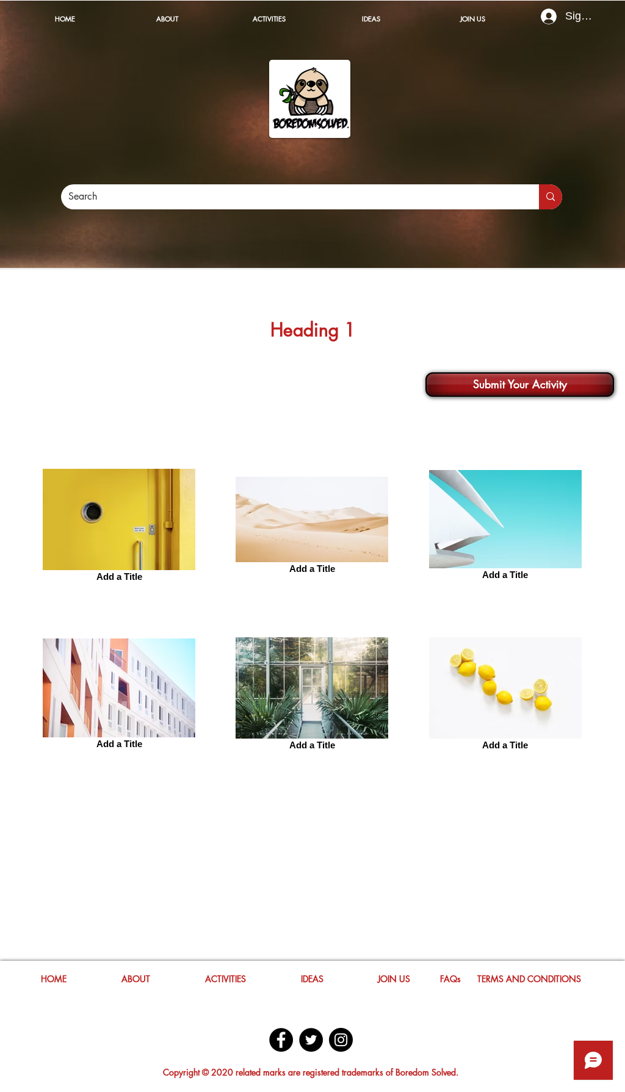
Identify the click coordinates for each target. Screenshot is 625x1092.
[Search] (550, 196)
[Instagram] (341, 1040)
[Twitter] (311, 1040)
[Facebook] (281, 1040)
